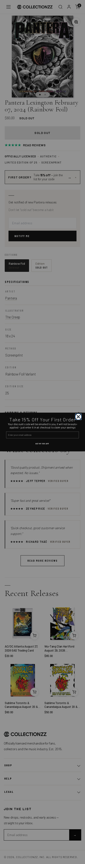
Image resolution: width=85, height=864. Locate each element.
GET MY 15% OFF (42, 444)
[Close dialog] (78, 417)
